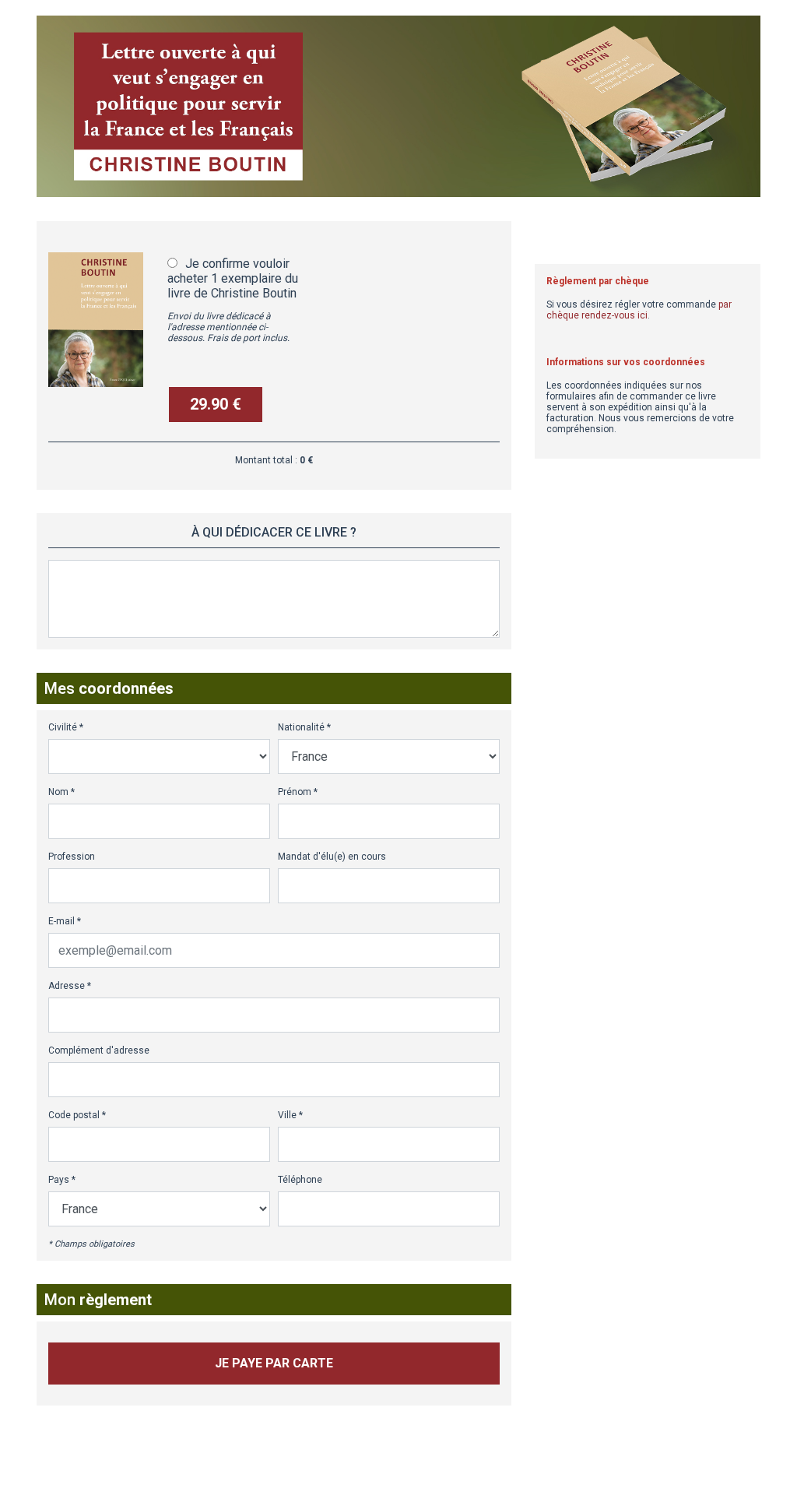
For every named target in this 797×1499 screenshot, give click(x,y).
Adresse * (69, 985)
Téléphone (300, 1179)
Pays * (61, 1179)
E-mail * (64, 921)
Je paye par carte (274, 1363)
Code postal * (77, 1115)
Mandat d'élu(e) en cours (332, 856)
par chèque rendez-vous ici (639, 310)
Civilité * (65, 727)
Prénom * (298, 791)
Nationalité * (304, 727)
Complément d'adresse (98, 1050)
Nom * (61, 791)
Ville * (290, 1115)
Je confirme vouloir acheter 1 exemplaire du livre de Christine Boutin (232, 278)
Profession (71, 856)
